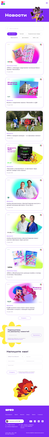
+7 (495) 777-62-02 (11, 424)
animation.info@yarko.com (12, 426)
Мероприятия (14, 37)
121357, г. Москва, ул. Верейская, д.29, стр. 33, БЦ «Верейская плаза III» (27, 426)
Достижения (25, 37)
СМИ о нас (35, 37)
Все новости (12, 33)
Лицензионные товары (34, 33)
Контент (22, 33)
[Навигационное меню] (47, 3)
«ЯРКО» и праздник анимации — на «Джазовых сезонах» (24, 135)
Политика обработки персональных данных (35, 432)
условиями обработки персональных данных (15, 339)
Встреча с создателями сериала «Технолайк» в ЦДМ (22, 102)
